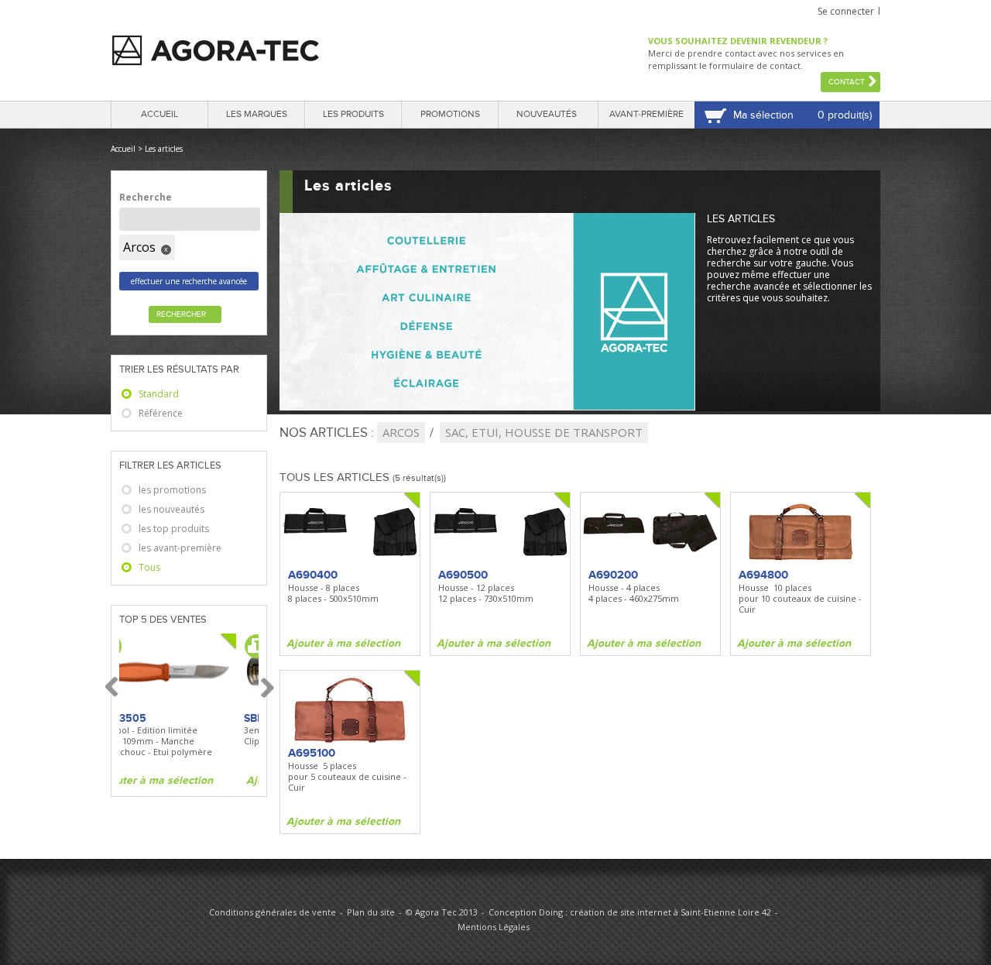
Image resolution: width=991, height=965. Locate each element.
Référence (161, 413)
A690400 (313, 575)
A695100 (311, 753)
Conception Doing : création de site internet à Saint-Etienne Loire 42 (630, 912)
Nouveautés (546, 114)
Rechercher (181, 314)
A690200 (613, 575)
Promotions (450, 114)
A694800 (763, 575)
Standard (159, 393)
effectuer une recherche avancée (189, 281)
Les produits (353, 114)
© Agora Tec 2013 (442, 912)
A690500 (463, 575)
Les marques (256, 114)
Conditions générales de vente (272, 912)
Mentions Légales (494, 926)
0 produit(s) (845, 115)
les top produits (174, 528)
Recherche (145, 197)
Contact (846, 82)
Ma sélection (763, 115)
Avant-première (646, 114)
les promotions (172, 489)
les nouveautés (171, 509)
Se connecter (846, 11)
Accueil (159, 114)
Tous (149, 567)
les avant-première (180, 548)
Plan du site (371, 912)
